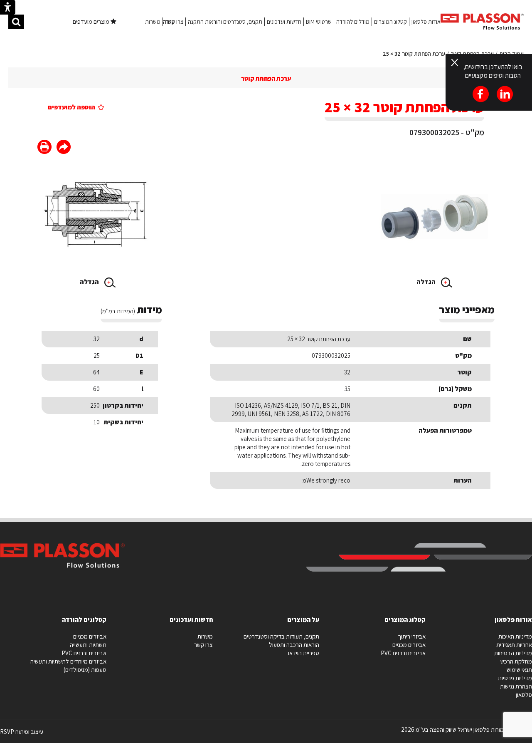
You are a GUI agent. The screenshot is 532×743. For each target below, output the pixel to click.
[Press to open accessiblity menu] (7, 8)
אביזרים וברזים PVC (403, 653)
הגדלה (426, 281)
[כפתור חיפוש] (16, 22)
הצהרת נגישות (516, 686)
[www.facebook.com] (64, 148)
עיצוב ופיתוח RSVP (21, 735)
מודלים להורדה (352, 21)
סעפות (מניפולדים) (85, 670)
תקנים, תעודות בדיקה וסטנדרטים (281, 636)
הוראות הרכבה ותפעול (294, 645)
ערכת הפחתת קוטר (266, 78)
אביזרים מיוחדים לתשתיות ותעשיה (68, 661)
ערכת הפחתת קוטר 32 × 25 (414, 53)
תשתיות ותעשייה (88, 645)
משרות (205, 636)
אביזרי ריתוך (412, 636)
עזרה (169, 21)
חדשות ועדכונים (284, 21)
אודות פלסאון (426, 21)
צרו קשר (203, 645)
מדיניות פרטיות (515, 678)
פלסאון (524, 694)
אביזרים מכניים (409, 645)
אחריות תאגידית (514, 645)
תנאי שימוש (519, 670)
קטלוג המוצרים (390, 21)
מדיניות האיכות (515, 636)
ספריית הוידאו (303, 653)
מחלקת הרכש (516, 661)
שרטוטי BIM (319, 21)
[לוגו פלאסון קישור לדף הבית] (482, 21)
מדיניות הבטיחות (513, 653)
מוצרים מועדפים (92, 21)
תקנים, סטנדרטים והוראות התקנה (225, 21)
